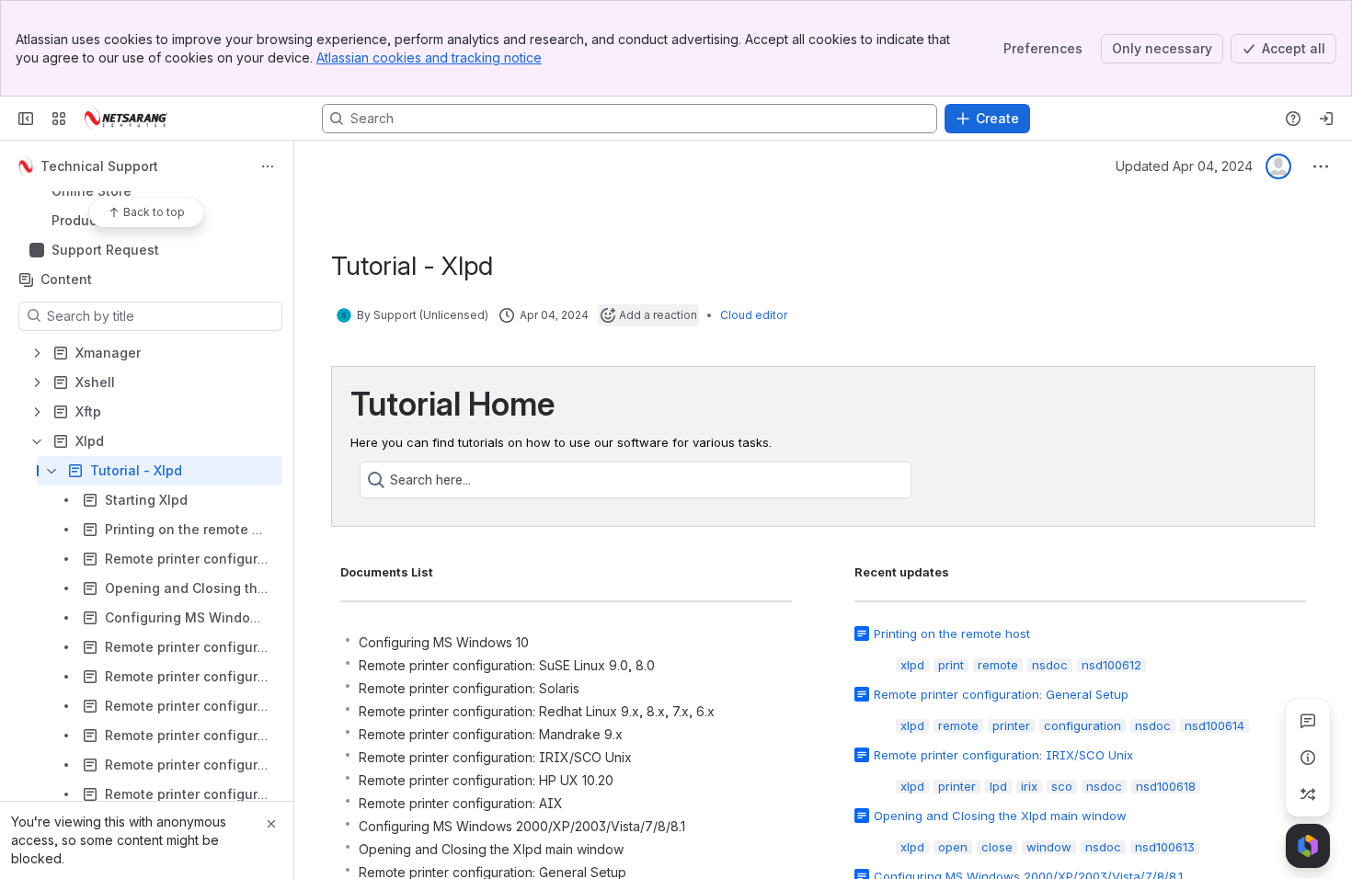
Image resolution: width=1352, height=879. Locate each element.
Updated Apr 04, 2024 (1184, 166)
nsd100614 (1214, 725)
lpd (998, 786)
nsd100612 (1111, 664)
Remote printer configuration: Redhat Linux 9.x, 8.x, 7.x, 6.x (537, 711)
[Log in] (1326, 118)
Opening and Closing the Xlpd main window (491, 849)
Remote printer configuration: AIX (461, 803)
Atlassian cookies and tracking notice (429, 57)
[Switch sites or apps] (59, 118)
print (951, 664)
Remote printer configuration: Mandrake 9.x (491, 734)
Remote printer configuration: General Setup (1001, 694)
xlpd (912, 664)
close (997, 846)
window (1048, 846)
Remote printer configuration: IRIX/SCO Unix (495, 757)
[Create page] (1308, 794)
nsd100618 (1166, 786)
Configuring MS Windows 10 (444, 642)
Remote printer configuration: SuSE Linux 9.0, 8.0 (507, 665)
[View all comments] (1308, 721)
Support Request (105, 249)
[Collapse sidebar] (25, 118)
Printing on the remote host (952, 633)
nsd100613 (1165, 846)
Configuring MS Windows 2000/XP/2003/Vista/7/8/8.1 (522, 826)
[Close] (271, 824)
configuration (1082, 725)
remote (998, 664)
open (953, 846)
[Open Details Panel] (1308, 757)
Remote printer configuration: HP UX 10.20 (486, 780)
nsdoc (1050, 664)
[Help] (1293, 118)
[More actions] (268, 166)
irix (1029, 786)
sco (1061, 786)
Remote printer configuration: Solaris (469, 688)
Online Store (152, 191)
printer (1011, 725)
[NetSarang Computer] (126, 118)
